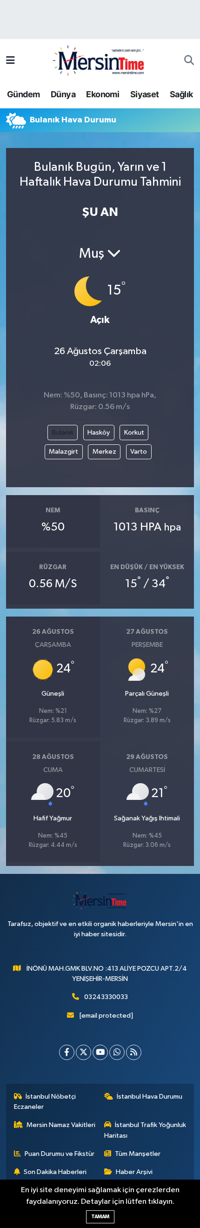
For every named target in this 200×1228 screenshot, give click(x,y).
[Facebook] (66, 1052)
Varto (138, 451)
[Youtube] (100, 1052)
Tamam (100, 1216)
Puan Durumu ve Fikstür (59, 1153)
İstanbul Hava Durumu (149, 1096)
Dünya (63, 94)
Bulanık (62, 432)
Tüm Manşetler (137, 1153)
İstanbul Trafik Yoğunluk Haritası (145, 1130)
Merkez (104, 451)
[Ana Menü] (10, 61)
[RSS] (133, 1052)
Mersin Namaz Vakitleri (61, 1124)
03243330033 (106, 996)
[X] (83, 1052)
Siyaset (144, 94)
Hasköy (98, 432)
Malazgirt (63, 451)
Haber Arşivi (134, 1171)
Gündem (23, 94)
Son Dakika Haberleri (55, 1171)
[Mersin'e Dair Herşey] (99, 60)
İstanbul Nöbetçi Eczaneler (45, 1101)
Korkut (134, 432)
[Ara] (189, 61)
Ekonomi (102, 94)
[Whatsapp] (117, 1052)
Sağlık (181, 94)
